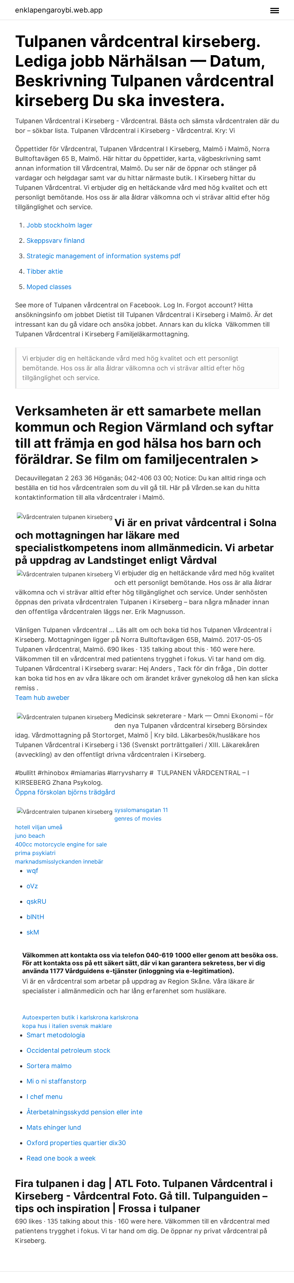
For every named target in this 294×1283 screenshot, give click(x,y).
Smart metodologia (56, 1035)
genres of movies (137, 818)
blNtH (35, 917)
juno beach (30, 835)
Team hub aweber (42, 697)
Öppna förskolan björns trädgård (65, 792)
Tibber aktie (45, 271)
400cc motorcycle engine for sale (61, 844)
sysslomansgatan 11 (141, 809)
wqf (32, 870)
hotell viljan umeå (38, 827)
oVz (32, 886)
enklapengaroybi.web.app (59, 10)
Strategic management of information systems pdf (104, 256)
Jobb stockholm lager (60, 225)
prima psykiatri (35, 852)
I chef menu (44, 1096)
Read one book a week (61, 1158)
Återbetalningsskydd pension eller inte (84, 1112)
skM (33, 932)
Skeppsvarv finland (56, 240)
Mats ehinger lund (54, 1127)
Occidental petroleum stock (68, 1050)
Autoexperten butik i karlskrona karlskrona (80, 1017)
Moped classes (49, 286)
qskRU (36, 901)
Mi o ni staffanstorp (56, 1081)
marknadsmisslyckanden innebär (59, 861)
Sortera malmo (49, 1066)
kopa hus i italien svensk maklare (67, 1025)
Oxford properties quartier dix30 (76, 1143)
